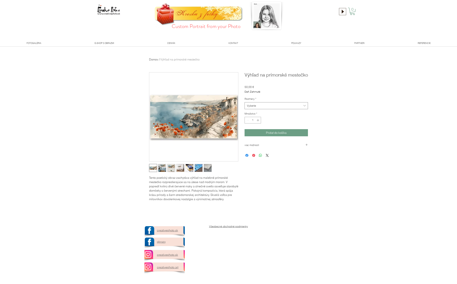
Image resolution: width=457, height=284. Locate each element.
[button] (352, 11)
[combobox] (276, 105)
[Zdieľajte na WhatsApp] (260, 155)
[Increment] (258, 120)
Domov (153, 59)
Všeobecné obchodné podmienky (228, 226)
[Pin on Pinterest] (254, 155)
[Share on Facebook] (247, 155)
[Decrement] (247, 120)
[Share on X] (267, 155)
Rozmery (250, 98)
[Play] (342, 11)
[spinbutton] (253, 120)
